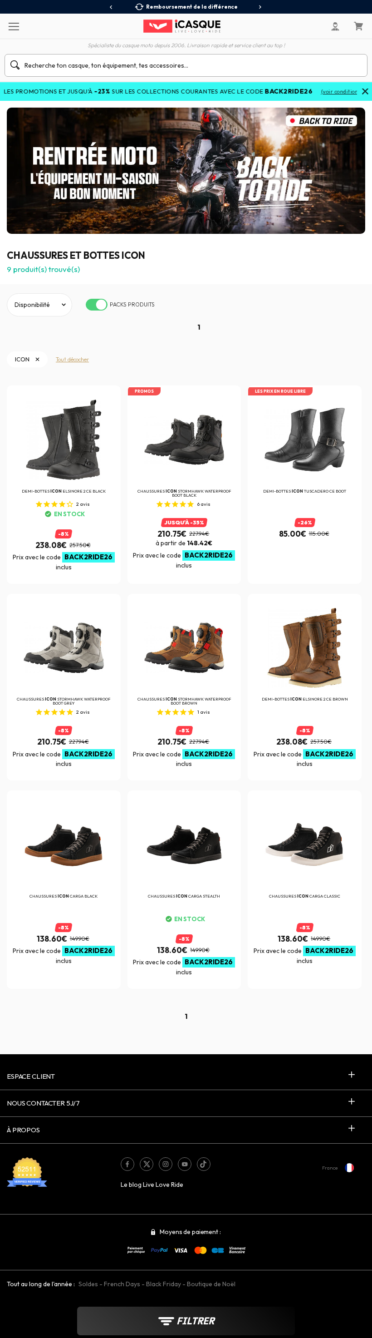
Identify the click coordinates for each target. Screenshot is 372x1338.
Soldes (88, 1284)
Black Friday (163, 1284)
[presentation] (111, 7)
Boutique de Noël (211, 1284)
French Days (122, 1284)
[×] (365, 92)
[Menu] (13, 26)
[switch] (97, 305)
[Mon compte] (335, 26)
